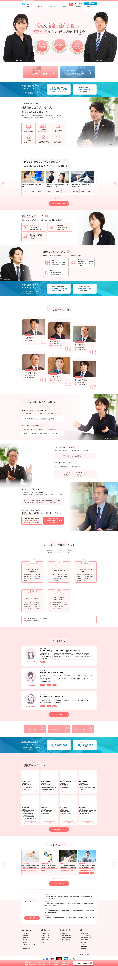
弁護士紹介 (40, 6)
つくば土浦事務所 (45, 781)
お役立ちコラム (90, 6)
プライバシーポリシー (91, 954)
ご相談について (45, 930)
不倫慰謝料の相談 (66, 940)
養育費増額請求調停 (31, 870)
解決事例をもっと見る (59, 203)
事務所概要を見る (59, 829)
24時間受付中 (90, 3)
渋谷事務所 (44, 807)
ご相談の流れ (45, 933)
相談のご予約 (45, 937)
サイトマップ (81, 954)
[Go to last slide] (3, 184)
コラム (24, 946)
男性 (80, 870)
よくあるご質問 (77, 6)
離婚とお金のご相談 (66, 937)
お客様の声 (65, 6)
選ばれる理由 (53, 6)
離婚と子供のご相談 (66, 935)
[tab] (55, 198)
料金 (43, 942)
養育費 (24, 870)
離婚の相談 (64, 933)
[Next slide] (115, 184)
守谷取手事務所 (26, 781)
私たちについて (26, 930)
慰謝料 (67, 870)
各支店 (81, 930)
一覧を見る (32, 918)
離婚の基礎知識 (26, 948)
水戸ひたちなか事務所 (65, 781)
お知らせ (25, 942)
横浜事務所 (82, 807)
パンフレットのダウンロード (30, 944)
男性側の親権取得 (86, 870)
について (32, 216)
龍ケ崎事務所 (25, 807)
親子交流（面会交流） (84, 873)
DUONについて (26, 933)
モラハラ (62, 870)
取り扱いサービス (65, 930)
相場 (71, 870)
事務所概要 (25, 935)
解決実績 (28, 6)
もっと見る (59, 714)
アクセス (25, 940)
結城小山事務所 (83, 781)
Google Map (30, 792)
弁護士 (43, 870)
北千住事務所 (63, 807)
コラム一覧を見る (59, 883)
